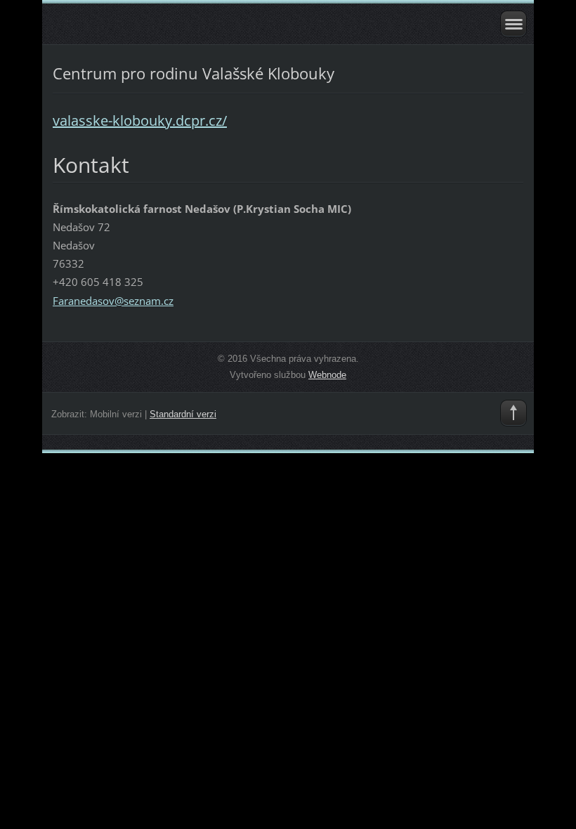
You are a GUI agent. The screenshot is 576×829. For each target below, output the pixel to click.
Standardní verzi (183, 414)
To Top (513, 413)
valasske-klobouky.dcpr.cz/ (140, 120)
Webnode (327, 375)
